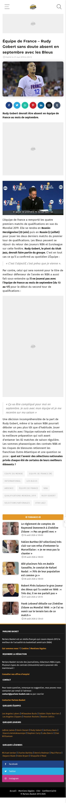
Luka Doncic (47, 733)
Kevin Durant (22, 730)
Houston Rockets (31, 716)
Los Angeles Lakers (11, 713)
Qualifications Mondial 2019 (20, 495)
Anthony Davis (50, 730)
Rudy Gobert (48, 495)
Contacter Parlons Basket (13, 700)
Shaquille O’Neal (38, 756)
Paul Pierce (56, 753)
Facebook (13, 764)
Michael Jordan (9, 753)
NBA (46, 488)
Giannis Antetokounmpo (14, 733)
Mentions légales (26, 791)
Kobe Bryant (23, 756)
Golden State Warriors (49, 713)
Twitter (12, 771)
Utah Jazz (40, 503)
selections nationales (17, 503)
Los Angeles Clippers (12, 716)
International (12, 481)
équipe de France (28, 488)
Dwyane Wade (9, 756)
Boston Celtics (47, 716)
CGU (38, 791)
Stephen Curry (33, 733)
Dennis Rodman (41, 753)
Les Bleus (32, 481)
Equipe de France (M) (40, 473)
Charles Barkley (25, 753)
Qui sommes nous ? (11, 648)
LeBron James (8, 730)
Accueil (13, 791)
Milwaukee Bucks (29, 713)
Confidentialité (49, 791)
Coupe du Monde (13, 473)
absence (9, 488)
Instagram (14, 778)
